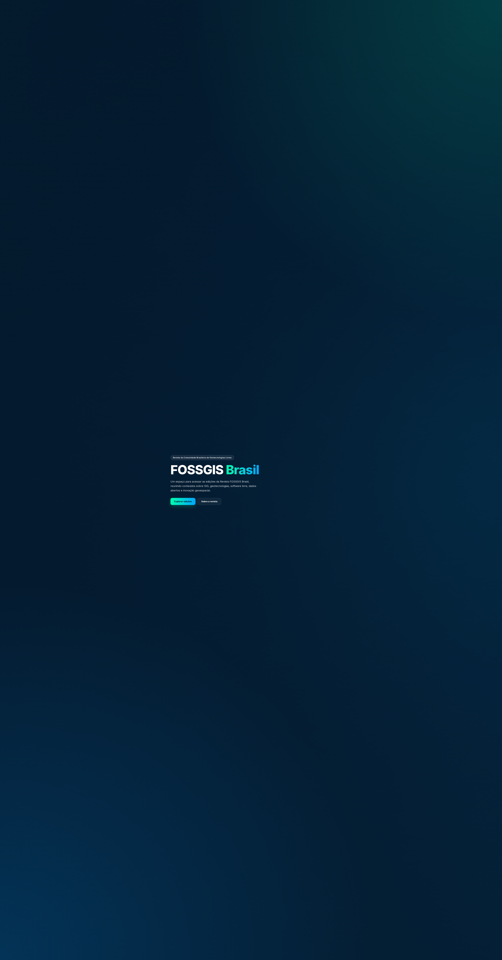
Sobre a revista (209, 501)
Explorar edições (183, 501)
